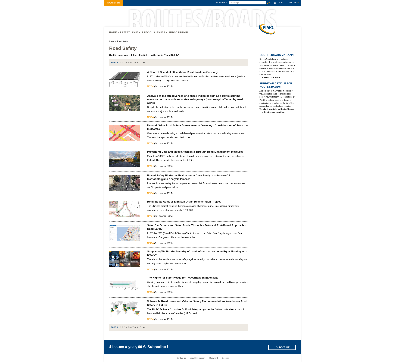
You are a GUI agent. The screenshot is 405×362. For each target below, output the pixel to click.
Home (113, 32)
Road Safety (122, 41)
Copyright (213, 358)
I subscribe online (272, 77)
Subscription (178, 32)
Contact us (181, 358)
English (292, 3)
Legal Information (197, 358)
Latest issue (129, 32)
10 (140, 62)
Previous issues (153, 32)
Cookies (225, 358)
